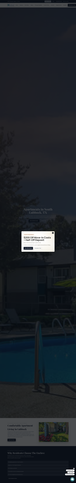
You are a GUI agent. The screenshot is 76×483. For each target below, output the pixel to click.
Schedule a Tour (38, 248)
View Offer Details (28, 248)
